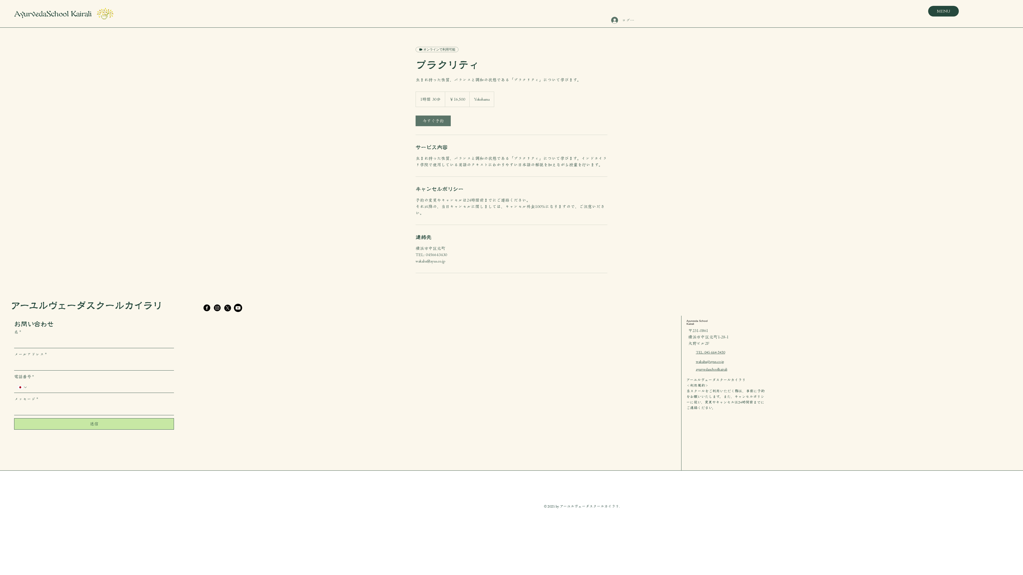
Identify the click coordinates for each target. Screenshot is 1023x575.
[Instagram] (217, 308)
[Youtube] (238, 308)
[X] (228, 308)
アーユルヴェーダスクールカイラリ (86, 305)
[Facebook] (207, 308)
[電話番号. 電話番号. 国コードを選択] (22, 387)
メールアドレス (30, 354)
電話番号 (24, 377)
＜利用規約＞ (697, 385)
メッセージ (26, 399)
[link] (433, 121)
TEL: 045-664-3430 (710, 352)
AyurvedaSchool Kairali (52, 13)
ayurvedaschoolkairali (711, 369)
